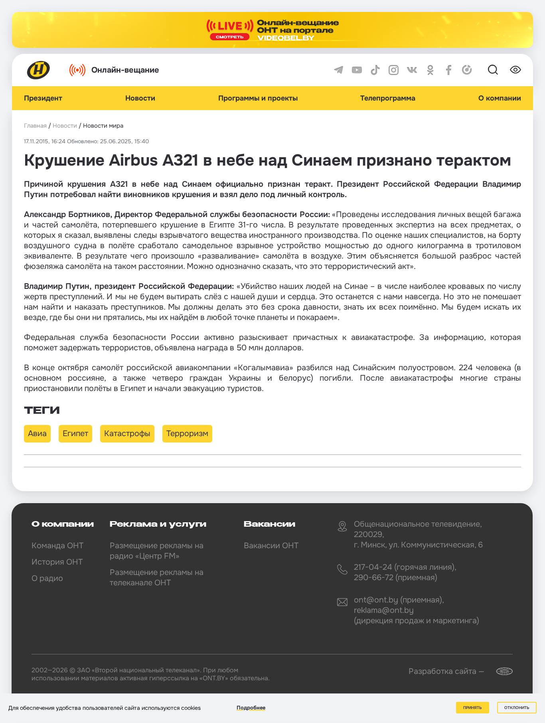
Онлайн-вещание (125, 70)
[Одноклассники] (430, 70)
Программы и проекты (258, 98)
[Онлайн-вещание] (272, 30)
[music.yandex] (467, 70)
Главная (35, 126)
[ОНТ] (38, 70)
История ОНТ (57, 562)
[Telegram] (339, 70)
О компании (499, 98)
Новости (140, 98)
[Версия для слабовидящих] (515, 70)
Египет (75, 434)
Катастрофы (127, 434)
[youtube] (357, 70)
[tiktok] (375, 70)
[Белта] (499, 671)
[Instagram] (394, 70)
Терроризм (187, 434)
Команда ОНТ (57, 546)
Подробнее (251, 707)
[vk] (412, 70)
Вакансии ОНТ (271, 546)
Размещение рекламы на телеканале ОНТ (156, 577)
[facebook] (449, 70)
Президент (43, 98)
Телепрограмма (387, 98)
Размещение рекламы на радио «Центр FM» (156, 551)
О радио (47, 578)
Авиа (37, 434)
